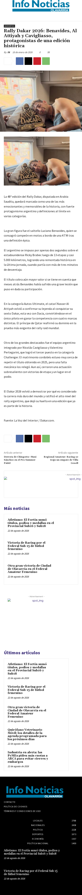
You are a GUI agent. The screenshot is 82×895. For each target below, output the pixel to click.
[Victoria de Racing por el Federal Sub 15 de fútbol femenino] (65, 549)
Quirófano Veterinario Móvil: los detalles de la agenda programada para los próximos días (27, 734)
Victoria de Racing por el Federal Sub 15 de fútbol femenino (26, 546)
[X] (28, 61)
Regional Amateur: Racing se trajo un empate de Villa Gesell (61, 460)
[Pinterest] (37, 61)
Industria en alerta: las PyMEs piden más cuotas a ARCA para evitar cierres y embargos (28, 757)
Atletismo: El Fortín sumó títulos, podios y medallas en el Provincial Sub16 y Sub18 (31, 523)
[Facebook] (19, 61)
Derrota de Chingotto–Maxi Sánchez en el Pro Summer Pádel (20, 460)
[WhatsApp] (46, 61)
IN (8, 52)
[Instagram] (66, 792)
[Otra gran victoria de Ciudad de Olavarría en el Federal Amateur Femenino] (65, 572)
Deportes (9, 26)
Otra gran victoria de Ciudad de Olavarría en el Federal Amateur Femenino (29, 569)
